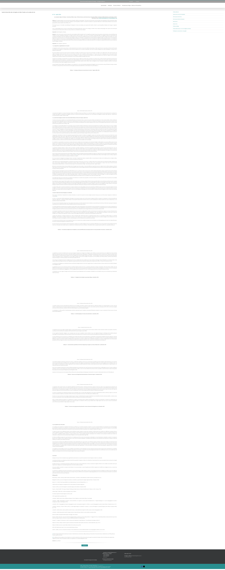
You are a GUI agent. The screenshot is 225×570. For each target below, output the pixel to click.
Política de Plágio (176, 26)
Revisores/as (175, 21)
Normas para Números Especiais (178, 19)
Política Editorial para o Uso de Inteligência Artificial (182, 28)
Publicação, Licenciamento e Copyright (179, 30)
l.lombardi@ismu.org (113, 18)
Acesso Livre (175, 23)
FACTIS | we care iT (100, 565)
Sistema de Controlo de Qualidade (179, 14)
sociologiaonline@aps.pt (101, 1)
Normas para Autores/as (177, 16)
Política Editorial (176, 11)
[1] (76, 154)
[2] (56, 196)
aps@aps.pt (105, 557)
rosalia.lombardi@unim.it (104, 18)
